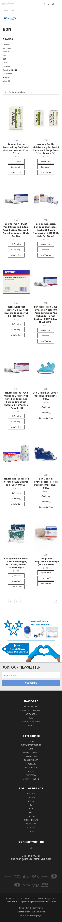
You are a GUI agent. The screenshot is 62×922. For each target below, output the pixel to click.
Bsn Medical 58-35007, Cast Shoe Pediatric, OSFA (46, 395)
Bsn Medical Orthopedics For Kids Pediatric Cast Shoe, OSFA (46, 483)
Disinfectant (31, 756)
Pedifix (6, 51)
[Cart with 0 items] (52, 3)
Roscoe (6, 77)
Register (36, 721)
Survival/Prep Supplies (31, 745)
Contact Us (31, 714)
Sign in (25, 721)
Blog (31, 718)
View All (6, 81)
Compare (15, 167)
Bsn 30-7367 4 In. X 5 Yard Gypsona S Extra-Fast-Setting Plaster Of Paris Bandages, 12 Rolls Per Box (16, 230)
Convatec (7, 73)
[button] (31, 629)
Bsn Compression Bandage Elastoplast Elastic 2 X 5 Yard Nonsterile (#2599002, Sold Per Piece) (46, 230)
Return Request (31, 706)
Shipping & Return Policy (31, 710)
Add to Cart (16, 172)
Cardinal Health (10, 70)
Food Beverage (31, 760)
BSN (4, 59)
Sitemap (31, 725)
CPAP (31, 749)
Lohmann (7, 48)
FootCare (31, 764)
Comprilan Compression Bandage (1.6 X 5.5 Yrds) (46, 561)
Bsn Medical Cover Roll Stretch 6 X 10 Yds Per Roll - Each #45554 (16, 481)
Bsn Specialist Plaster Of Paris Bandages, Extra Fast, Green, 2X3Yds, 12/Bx (16, 563)
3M (4, 55)
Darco (6, 62)
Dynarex (7, 44)
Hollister (6, 66)
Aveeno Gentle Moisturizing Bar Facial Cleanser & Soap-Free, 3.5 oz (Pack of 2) (46, 149)
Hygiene (31, 771)
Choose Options (46, 418)
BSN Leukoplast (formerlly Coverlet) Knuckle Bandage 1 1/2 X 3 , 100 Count (16, 311)
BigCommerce (36, 908)
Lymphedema (31, 775)
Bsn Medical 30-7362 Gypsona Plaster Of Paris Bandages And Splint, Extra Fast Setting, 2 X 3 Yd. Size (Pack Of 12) (46, 314)
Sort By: (8, 92)
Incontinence (31, 767)
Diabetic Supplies (31, 752)
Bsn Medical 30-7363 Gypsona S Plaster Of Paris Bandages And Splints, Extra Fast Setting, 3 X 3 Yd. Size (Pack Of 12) (16, 400)
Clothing (31, 741)
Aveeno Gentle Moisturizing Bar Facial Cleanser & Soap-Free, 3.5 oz (16, 149)
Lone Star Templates (36, 912)
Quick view (16, 161)
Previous (4, 919)
